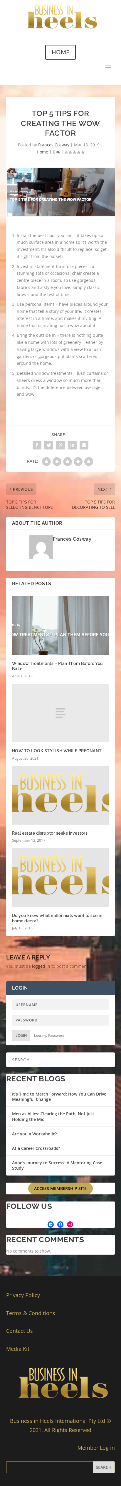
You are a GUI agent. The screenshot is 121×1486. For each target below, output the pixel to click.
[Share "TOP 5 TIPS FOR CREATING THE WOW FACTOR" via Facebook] (37, 445)
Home (42, 152)
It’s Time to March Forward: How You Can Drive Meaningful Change (59, 1096)
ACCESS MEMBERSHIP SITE (60, 1188)
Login (21, 1035)
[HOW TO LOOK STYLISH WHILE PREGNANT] (60, 713)
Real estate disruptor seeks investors (50, 833)
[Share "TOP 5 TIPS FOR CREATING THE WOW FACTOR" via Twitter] (49, 445)
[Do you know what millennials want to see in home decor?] (60, 877)
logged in (41, 966)
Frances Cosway (53, 145)
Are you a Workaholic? (34, 1134)
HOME (60, 52)
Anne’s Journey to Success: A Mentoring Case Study (57, 1165)
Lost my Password (49, 1035)
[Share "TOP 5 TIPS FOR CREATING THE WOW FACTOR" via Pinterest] (60, 445)
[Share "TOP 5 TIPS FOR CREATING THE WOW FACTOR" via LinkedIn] (72, 445)
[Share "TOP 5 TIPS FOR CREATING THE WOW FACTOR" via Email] (84, 445)
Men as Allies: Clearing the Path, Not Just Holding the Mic (53, 1116)
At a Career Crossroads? (36, 1148)
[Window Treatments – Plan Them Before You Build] (60, 625)
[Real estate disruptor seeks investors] (60, 795)
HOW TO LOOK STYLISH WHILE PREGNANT (57, 750)
